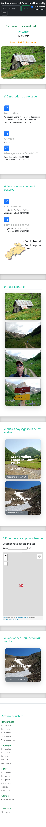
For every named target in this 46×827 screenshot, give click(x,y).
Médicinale (5, 783)
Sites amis (5, 812)
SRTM (26, 617)
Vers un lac (6, 732)
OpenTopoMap (7, 619)
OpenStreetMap (19, 617)
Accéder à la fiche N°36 (16, 477)
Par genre (5, 779)
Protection (5, 790)
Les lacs (4, 756)
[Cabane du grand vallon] (23, 306)
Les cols (4, 760)
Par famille (5, 776)
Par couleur (6, 772)
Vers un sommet (8, 740)
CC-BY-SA (15, 619)
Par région (5, 729)
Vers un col (6, 736)
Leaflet (5, 617)
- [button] (6, 558)
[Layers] (39, 556)
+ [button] (5, 555)
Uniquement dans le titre (39, 8)
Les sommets (7, 763)
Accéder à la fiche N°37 (16, 512)
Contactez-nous (8, 799)
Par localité (6, 725)
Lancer (26, 8)
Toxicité (4, 787)
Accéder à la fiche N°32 (16, 679)
